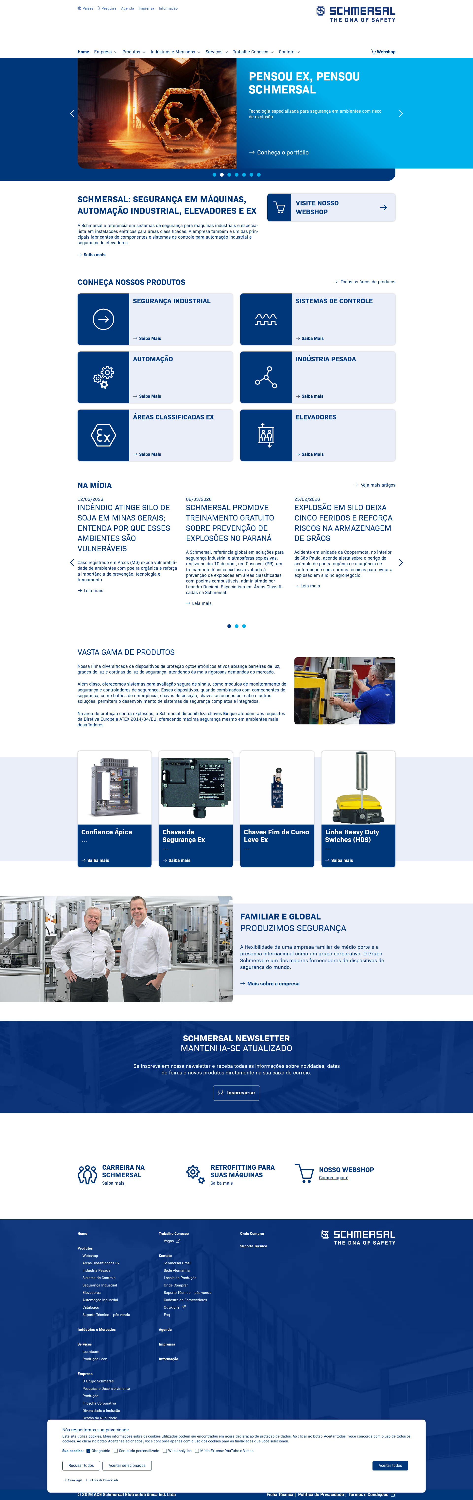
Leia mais (93, 590)
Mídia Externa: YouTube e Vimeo (226, 1451)
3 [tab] (229, 175)
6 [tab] (251, 175)
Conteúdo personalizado (139, 1451)
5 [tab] (244, 175)
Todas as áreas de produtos (367, 282)
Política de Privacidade (103, 1480)
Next (401, 113)
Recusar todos (81, 1465)
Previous (72, 113)
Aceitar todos (390, 1465)
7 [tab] (259, 175)
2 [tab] (222, 175)
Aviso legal (75, 1480)
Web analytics (179, 1451)
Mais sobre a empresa (273, 983)
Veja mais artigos (377, 485)
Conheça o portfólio (283, 152)
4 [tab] (236, 175)
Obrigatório (101, 1451)
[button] (85, 8)
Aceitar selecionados (127, 1465)
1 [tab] (214, 175)
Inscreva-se (241, 1092)
